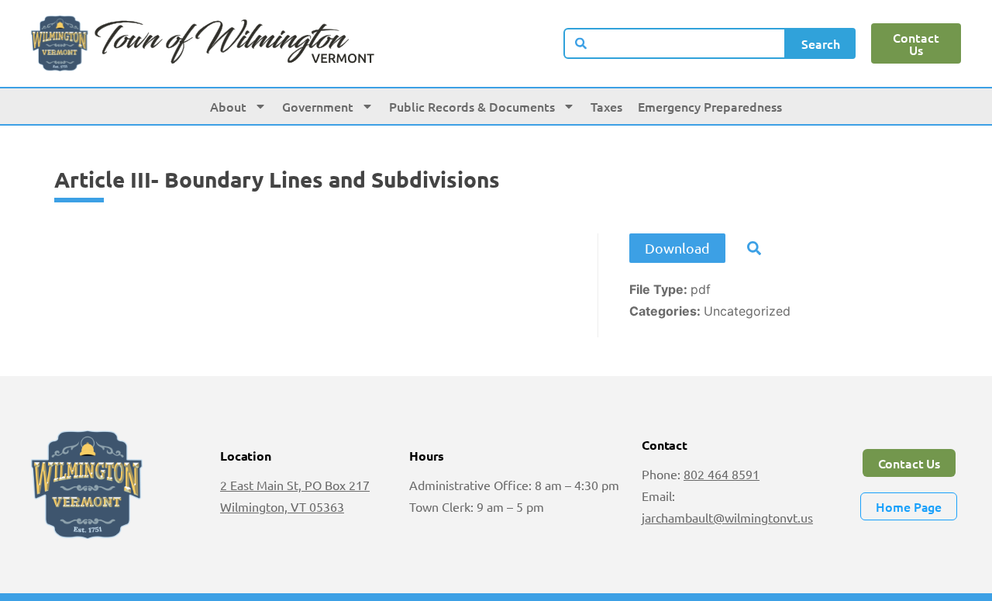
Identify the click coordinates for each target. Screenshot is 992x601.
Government (317, 106)
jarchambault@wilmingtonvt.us (727, 517)
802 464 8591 (722, 474)
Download (677, 248)
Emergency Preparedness (710, 106)
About (228, 106)
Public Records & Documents (472, 106)
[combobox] (674, 43)
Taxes (606, 106)
